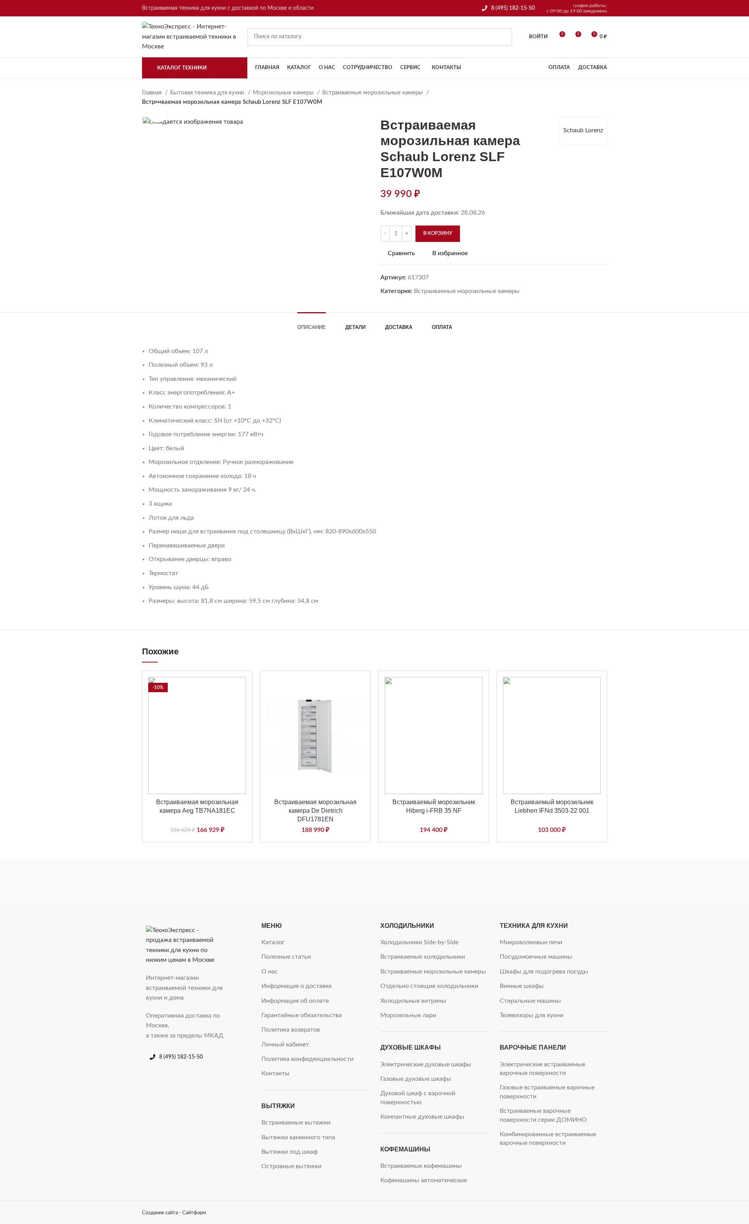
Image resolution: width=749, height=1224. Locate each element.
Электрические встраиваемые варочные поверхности (542, 1068)
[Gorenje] (507, 882)
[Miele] (175, 882)
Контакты (275, 1073)
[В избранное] (240, 689)
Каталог (273, 942)
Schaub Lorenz (583, 130)
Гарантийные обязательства (301, 1015)
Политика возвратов (290, 1030)
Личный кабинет (285, 1044)
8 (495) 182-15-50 (513, 8)
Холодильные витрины (413, 1001)
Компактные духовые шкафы (422, 1117)
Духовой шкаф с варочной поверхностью (417, 1097)
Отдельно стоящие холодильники (429, 986)
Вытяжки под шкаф (289, 1152)
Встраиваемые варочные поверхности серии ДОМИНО (543, 1115)
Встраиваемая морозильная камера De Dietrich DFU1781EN (315, 811)
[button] (240, 707)
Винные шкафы (522, 986)
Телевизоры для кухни (531, 1015)
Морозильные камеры (284, 93)
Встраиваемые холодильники (422, 957)
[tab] (311, 323)
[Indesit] (374, 882)
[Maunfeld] (241, 882)
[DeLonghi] (574, 882)
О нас (269, 971)
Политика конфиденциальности (307, 1059)
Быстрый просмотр (240, 725)
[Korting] (308, 882)
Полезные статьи (286, 957)
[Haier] (441, 882)
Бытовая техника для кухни (208, 93)
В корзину (437, 233)
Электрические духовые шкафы (425, 1064)
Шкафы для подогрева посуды (544, 971)
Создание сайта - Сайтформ (174, 1212)
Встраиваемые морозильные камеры (373, 93)
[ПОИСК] (503, 37)
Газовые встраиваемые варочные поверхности (547, 1091)
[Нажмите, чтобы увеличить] (157, 113)
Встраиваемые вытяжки (295, 1122)
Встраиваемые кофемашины (421, 1166)
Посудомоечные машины (536, 957)
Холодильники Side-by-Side (419, 942)
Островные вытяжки (291, 1166)
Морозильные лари (408, 1015)
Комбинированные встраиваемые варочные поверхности (548, 1138)
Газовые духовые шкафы (415, 1079)
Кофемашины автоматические (423, 1180)
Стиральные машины (530, 1001)
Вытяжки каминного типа (298, 1137)
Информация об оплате (295, 1001)
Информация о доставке (296, 986)
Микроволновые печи (531, 942)
